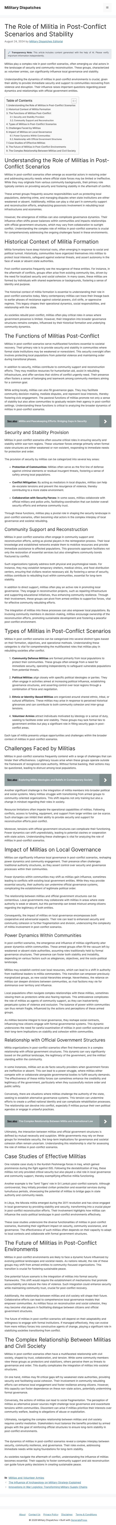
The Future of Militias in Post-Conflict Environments (37, 146)
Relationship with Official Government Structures (38, 139)
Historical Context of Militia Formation (30, 109)
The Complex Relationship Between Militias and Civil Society (42, 150)
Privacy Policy (50, 1514)
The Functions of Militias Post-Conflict (30, 113)
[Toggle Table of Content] (72, 100)
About (22, 1514)
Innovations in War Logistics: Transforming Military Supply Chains (48, 1487)
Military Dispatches (23, 7)
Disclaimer (67, 1514)
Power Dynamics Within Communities (32, 135)
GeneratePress (79, 1520)
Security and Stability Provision (29, 117)
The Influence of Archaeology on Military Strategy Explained (45, 1482)
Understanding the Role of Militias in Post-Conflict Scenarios (41, 105)
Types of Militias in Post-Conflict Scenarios (32, 124)
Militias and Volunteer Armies (26, 1477)
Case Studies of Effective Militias (26, 142)
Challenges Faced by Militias (25, 128)
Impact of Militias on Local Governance (30, 132)
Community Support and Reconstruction (34, 120)
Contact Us (34, 1514)
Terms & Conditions (86, 1514)
